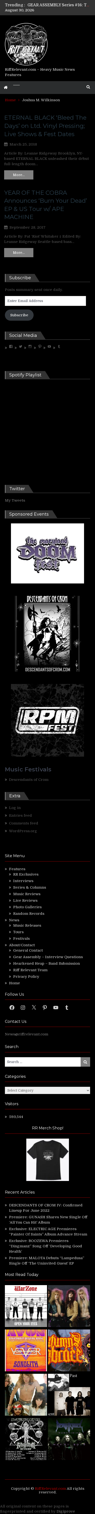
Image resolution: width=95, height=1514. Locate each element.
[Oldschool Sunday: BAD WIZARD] (26, 1395)
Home (14, 983)
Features (17, 869)
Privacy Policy (26, 976)
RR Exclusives (25, 874)
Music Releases (27, 925)
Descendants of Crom (28, 779)
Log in (15, 808)
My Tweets (15, 500)
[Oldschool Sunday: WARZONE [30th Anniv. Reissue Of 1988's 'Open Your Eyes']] (26, 1306)
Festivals (21, 938)
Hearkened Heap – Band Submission (46, 963)
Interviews (23, 881)
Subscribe (19, 315)
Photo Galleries (27, 907)
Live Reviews (25, 900)
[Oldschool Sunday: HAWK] (69, 1306)
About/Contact (22, 945)
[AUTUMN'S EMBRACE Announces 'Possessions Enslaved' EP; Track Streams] (69, 1351)
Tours (18, 932)
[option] (59, 5)
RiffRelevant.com (50, 1488)
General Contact (28, 950)
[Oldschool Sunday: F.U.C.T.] (69, 1395)
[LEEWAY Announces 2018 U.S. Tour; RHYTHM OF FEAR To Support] (26, 1439)
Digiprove (66, 1511)
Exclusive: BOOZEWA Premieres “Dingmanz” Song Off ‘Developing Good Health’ (45, 1246)
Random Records (28, 913)
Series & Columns (29, 887)
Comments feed (23, 823)
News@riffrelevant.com (26, 1034)
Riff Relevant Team (30, 970)
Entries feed (20, 815)
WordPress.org (23, 831)
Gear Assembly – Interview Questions (48, 957)
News (14, 920)
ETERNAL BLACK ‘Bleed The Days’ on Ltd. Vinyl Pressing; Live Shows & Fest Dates (45, 125)
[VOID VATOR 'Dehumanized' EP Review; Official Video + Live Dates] (26, 1351)
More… (19, 175)
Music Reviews (26, 894)
